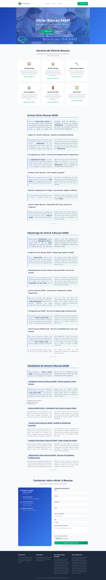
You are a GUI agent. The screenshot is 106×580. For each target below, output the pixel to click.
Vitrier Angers (57, 571)
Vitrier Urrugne (82, 565)
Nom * (55, 490)
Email (55, 507)
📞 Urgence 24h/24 (47, 31)
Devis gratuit (60, 31)
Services (48, 3)
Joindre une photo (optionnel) (60, 536)
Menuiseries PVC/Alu (40, 560)
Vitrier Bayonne (76, 562)
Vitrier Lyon (64, 559)
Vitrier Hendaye (82, 566)
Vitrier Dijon (65, 570)
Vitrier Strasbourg (64, 562)
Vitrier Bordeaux (66, 564)
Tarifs (54, 3)
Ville (55, 519)
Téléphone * (57, 501)
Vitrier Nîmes (65, 573)
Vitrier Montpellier (58, 564)
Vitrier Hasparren (83, 560)
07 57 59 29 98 (26, 494)
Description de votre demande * (61, 525)
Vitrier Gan (80, 557)
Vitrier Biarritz (80, 571)
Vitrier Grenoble (58, 570)
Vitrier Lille (57, 565)
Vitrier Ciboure (78, 573)
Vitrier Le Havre (64, 567)
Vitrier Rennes (63, 565)
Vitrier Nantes (57, 562)
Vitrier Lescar (78, 559)
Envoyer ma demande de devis (71, 542)
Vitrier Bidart (74, 557)
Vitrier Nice (64, 560)
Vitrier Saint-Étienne (58, 568)
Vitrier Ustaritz (75, 566)
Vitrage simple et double (41, 557)
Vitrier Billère (74, 565)
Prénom (56, 496)
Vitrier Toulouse (57, 560)
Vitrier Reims (56, 567)
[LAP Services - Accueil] (24, 3)
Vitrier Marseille (57, 559)
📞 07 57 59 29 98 (83, 3)
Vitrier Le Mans (58, 573)
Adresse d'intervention (59, 513)
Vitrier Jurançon (83, 563)
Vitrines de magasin (47, 559)
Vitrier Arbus (83, 562)
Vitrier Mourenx (75, 563)
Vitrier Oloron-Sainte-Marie (77, 568)
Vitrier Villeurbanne (65, 571)
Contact (60, 3)
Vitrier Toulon (66, 568)
